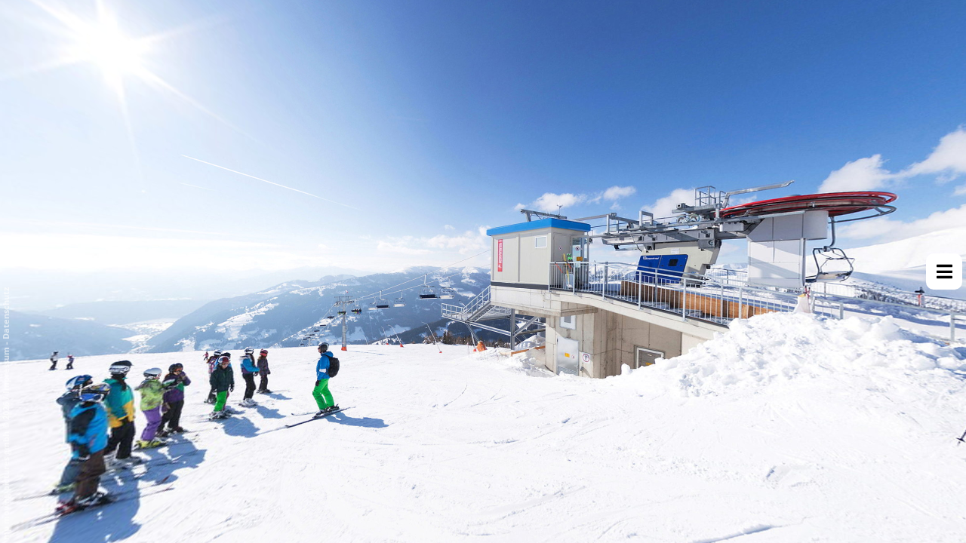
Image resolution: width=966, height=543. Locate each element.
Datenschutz (5, 313)
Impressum (5, 370)
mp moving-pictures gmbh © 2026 (5, 470)
